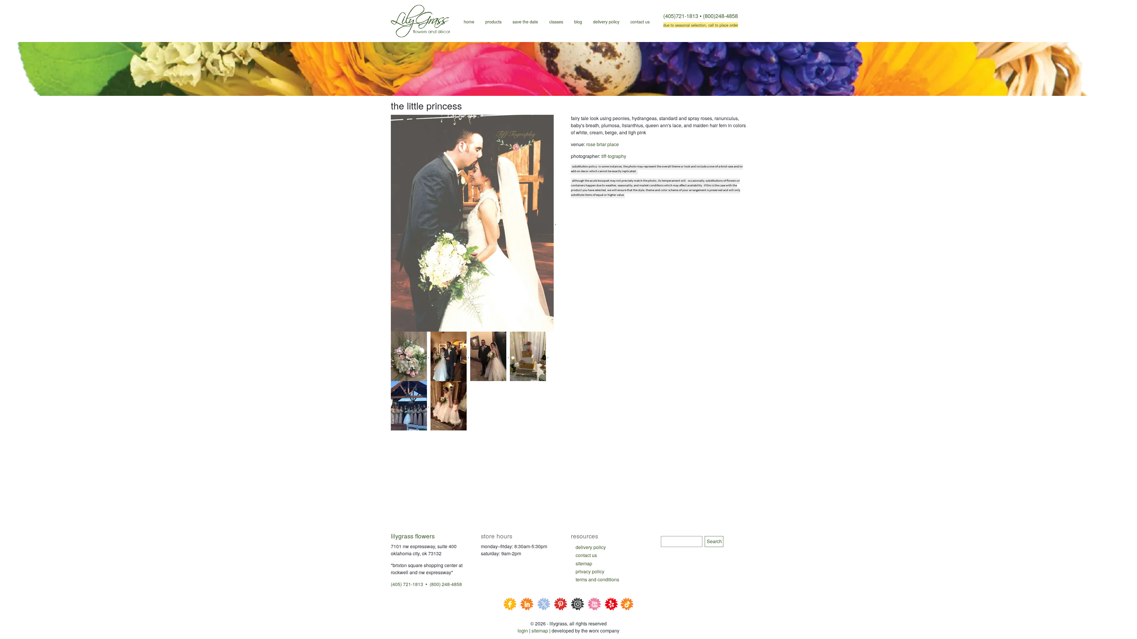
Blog (578, 21)
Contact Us (640, 21)
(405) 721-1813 (407, 584)
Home (469, 21)
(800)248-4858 (720, 16)
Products (493, 21)
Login (523, 630)
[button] (473, 222)
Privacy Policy (590, 571)
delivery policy (591, 547)
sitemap (584, 563)
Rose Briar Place (602, 144)
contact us (586, 555)
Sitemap (539, 630)
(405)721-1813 (680, 16)
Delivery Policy (606, 21)
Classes (556, 21)
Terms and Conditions (597, 579)
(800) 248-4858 (446, 584)
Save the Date (525, 21)
